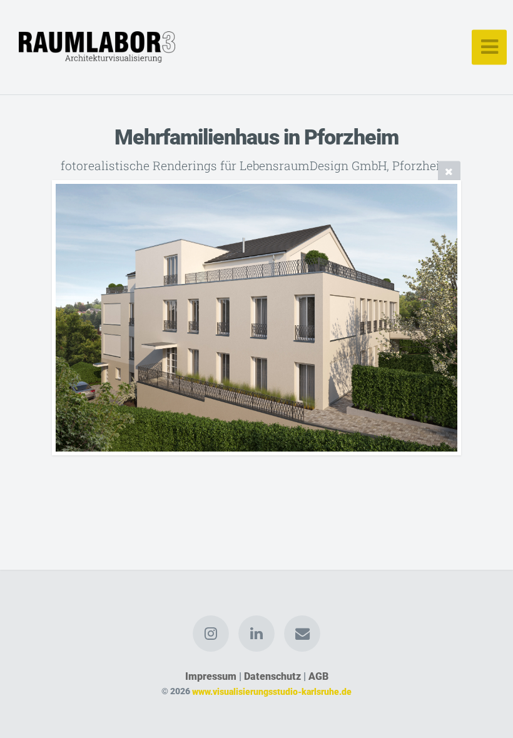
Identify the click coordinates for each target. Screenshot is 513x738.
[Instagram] (211, 633)
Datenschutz (272, 676)
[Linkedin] (256, 633)
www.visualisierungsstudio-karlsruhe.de (272, 691)
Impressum (210, 676)
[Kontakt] (303, 633)
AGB (318, 676)
